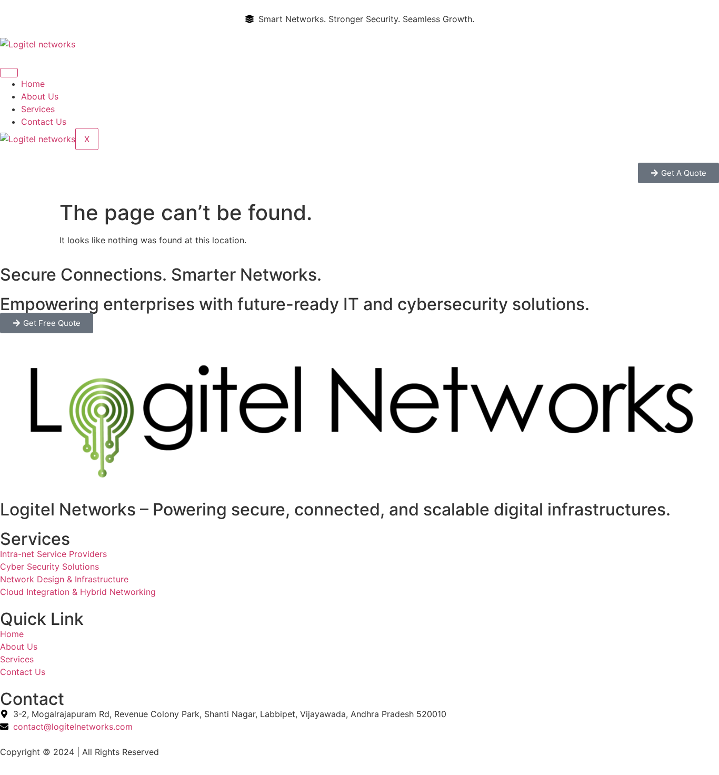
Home (33, 83)
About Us (39, 96)
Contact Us (43, 121)
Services (38, 109)
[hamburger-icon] (9, 72)
